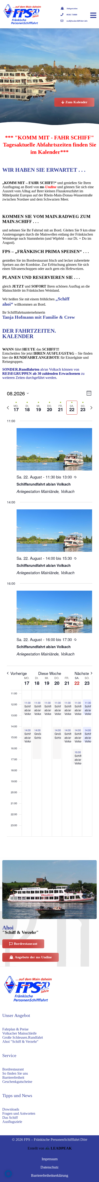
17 (26, 682)
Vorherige (18, 673)
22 (76, 682)
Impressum (50, 1159)
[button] (8, 1174)
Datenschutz (49, 1167)
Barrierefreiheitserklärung (49, 1175)
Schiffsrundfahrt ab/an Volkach (44, 484)
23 (87, 682)
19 (46, 682)
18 (36, 682)
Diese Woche (49, 673)
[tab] (16, 408)
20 (56, 682)
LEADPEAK (61, 1148)
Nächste (82, 673)
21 (67, 682)
